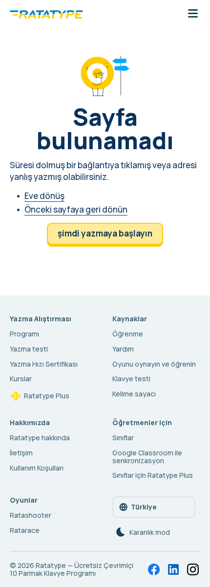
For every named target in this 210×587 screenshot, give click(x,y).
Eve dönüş (44, 195)
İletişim (21, 452)
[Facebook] (154, 569)
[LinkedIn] (173, 569)
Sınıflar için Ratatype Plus (152, 475)
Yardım (123, 348)
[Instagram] (193, 569)
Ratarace (25, 530)
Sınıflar (123, 437)
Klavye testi (131, 378)
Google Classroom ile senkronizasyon (147, 456)
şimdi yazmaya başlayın (105, 233)
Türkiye (144, 506)
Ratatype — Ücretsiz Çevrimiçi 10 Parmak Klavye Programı (71, 569)
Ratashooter (30, 515)
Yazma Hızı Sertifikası (44, 364)
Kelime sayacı (134, 393)
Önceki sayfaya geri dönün (75, 209)
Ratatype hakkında (40, 437)
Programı (24, 333)
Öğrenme (127, 333)
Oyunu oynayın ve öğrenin (154, 364)
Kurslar (21, 378)
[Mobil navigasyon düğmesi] (193, 14)
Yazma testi (29, 348)
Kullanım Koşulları (36, 467)
